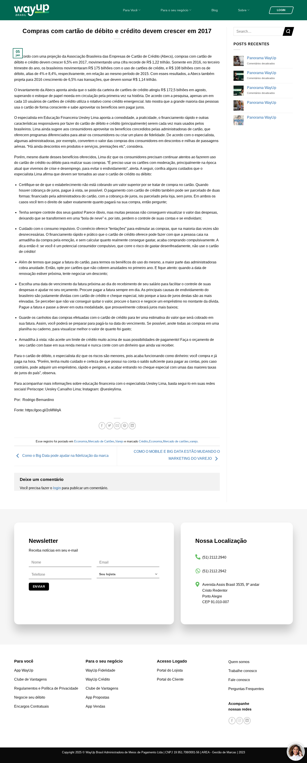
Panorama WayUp (261, 58)
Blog (214, 10)
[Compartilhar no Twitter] (109, 426)
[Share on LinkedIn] (132, 426)
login (57, 488)
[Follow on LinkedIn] (247, 721)
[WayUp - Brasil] (39, 10)
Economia (80, 441)
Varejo (119, 441)
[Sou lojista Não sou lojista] (128, 575)
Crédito (143, 441)
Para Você (130, 10)
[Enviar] (288, 31)
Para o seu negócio (174, 10)
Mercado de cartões (176, 441)
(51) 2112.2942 (214, 571)
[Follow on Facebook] (232, 721)
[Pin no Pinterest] (124, 426)
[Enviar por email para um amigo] (117, 426)
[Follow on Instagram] (239, 721)
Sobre (242, 10)
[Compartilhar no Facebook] (102, 426)
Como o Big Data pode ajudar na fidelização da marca (65, 456)
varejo (194, 441)
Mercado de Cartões (101, 441)
